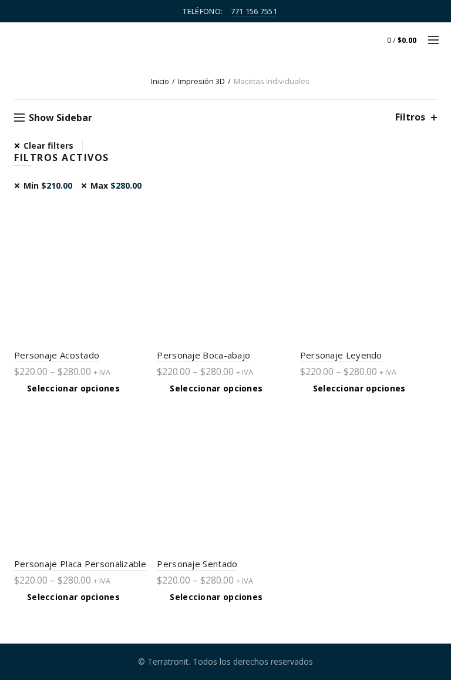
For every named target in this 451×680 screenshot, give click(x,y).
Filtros (410, 117)
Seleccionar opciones (73, 388)
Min (47, 185)
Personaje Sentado (197, 564)
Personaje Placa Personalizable (80, 564)
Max (116, 185)
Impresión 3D (201, 81)
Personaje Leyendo (341, 355)
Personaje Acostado (56, 355)
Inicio (160, 81)
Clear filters (48, 145)
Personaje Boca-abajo (203, 355)
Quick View (140, 213)
